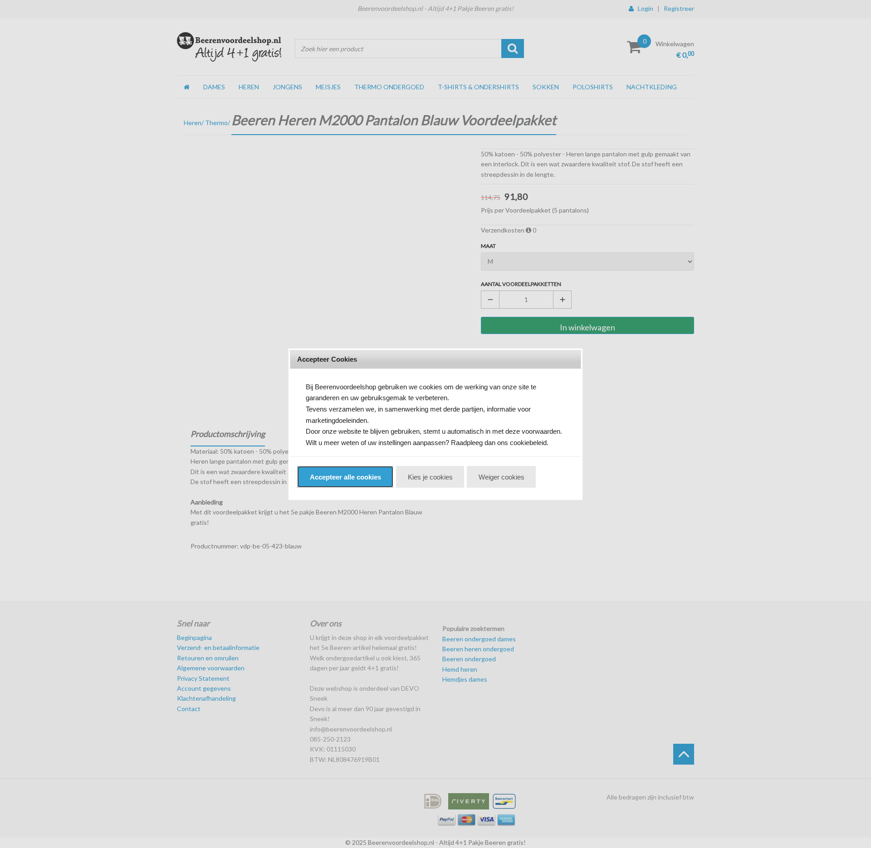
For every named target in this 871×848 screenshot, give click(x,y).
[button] (345, 477)
